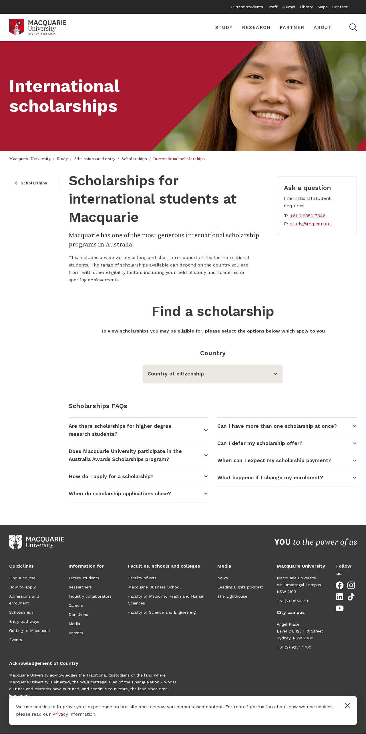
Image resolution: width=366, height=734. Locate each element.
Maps (322, 7)
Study (62, 159)
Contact (340, 7)
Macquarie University (30, 159)
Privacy (60, 714)
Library (306, 7)
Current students (247, 7)
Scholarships (134, 159)
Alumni (288, 7)
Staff (273, 7)
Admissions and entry (95, 159)
